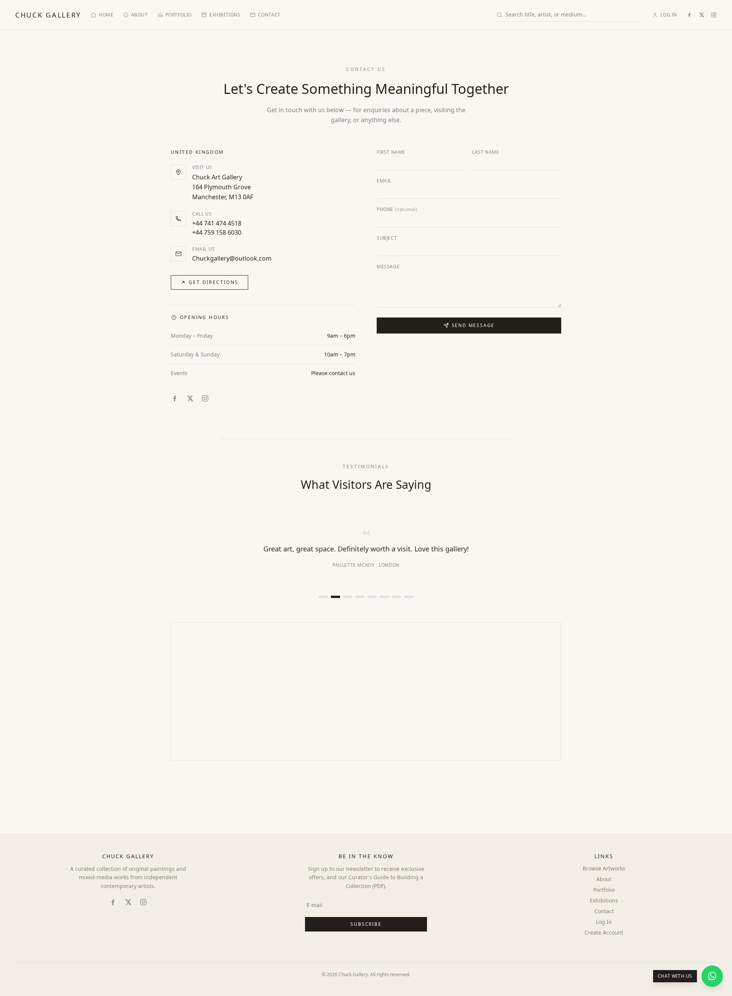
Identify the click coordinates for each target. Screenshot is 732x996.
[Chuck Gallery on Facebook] (689, 15)
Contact (269, 15)
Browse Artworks (604, 868)
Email (384, 181)
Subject (387, 238)
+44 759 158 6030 (216, 232)
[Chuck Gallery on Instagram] (714, 15)
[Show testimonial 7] (396, 597)
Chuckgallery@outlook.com (231, 258)
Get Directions (214, 282)
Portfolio (178, 15)
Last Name (485, 152)
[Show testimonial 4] (359, 597)
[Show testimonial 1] (323, 597)
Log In (668, 15)
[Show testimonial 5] (372, 597)
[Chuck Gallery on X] (701, 15)
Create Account (603, 932)
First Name (391, 152)
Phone (397, 209)
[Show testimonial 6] (384, 597)
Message (388, 267)
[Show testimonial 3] (347, 597)
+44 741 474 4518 (216, 223)
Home (106, 15)
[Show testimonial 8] (408, 597)
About (139, 15)
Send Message (473, 325)
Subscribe (365, 924)
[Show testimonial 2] (335, 597)
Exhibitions (225, 15)
